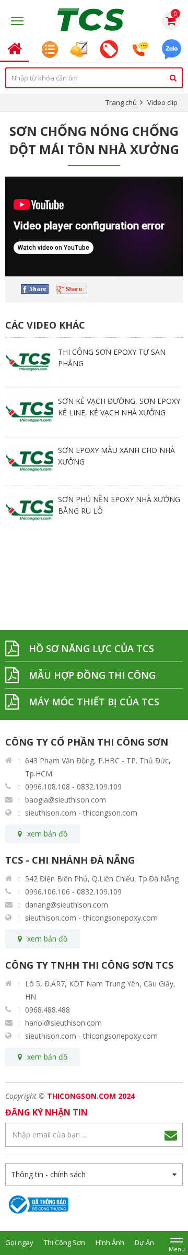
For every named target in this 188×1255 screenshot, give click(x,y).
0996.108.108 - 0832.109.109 (73, 787)
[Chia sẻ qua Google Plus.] (75, 289)
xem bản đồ (47, 834)
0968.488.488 (47, 1010)
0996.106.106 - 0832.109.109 (73, 892)
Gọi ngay (19, 1242)
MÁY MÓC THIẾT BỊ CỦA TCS (94, 701)
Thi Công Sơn (64, 1242)
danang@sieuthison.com (66, 905)
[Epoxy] (94, 20)
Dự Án (144, 1242)
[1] (170, 1134)
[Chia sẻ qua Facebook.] (38, 289)
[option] (94, 362)
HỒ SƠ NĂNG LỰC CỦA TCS (91, 648)
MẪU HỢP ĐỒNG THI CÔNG (92, 675)
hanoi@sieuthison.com (63, 1023)
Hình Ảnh (110, 1242)
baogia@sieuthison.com (65, 800)
